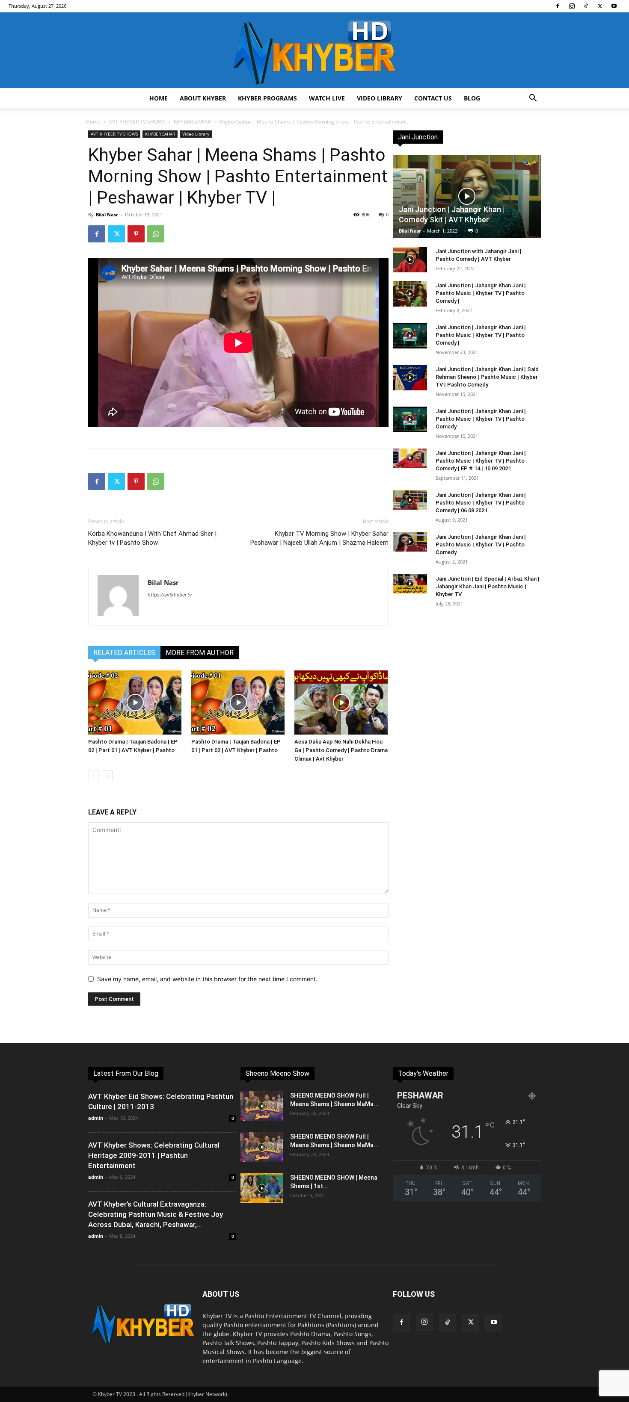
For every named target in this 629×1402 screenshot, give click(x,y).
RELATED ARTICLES (124, 653)
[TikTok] (585, 6)
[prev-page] (93, 775)
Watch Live (327, 98)
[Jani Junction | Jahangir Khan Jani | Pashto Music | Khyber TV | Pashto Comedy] (410, 419)
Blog (472, 98)
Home (158, 98)
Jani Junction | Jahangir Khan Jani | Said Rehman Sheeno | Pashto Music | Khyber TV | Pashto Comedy (487, 377)
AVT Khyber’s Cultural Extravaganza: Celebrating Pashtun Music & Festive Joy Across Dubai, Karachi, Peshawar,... (155, 1214)
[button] (532, 99)
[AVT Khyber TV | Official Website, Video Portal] (314, 50)
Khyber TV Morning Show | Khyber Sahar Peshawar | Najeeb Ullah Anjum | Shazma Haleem (319, 538)
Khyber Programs (267, 98)
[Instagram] (571, 6)
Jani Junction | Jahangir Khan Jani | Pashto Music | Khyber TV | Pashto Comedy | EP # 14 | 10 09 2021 (481, 461)
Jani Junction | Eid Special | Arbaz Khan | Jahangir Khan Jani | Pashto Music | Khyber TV (488, 586)
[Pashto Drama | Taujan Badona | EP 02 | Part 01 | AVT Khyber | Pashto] (135, 702)
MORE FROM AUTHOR (200, 653)
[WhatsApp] (155, 233)
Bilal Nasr (107, 214)
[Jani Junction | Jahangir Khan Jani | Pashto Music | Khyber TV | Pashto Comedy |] (410, 294)
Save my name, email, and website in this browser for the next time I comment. (207, 979)
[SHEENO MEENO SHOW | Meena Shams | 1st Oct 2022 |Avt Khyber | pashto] (261, 1188)
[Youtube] (614, 6)
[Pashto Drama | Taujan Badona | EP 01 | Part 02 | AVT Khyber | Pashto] (238, 702)
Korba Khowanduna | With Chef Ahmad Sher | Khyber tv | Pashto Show (152, 538)
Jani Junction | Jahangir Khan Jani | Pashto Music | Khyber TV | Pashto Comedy (481, 419)
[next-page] (107, 775)
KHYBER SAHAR (192, 121)
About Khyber (203, 98)
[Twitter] (599, 6)
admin (95, 1118)
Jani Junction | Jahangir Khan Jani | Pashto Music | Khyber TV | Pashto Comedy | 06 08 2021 (481, 503)
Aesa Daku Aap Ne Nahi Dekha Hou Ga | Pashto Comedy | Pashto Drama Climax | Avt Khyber (341, 750)
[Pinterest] (136, 233)
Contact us (433, 98)
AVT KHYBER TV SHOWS (137, 121)
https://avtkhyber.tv (170, 595)
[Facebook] (557, 6)
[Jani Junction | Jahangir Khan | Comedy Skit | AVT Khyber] (467, 196)
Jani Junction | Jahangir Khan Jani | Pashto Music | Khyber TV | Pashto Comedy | (481, 293)
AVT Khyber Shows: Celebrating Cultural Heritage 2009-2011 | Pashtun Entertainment (154, 1155)
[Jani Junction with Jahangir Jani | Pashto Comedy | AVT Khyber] (410, 259)
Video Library (379, 98)
